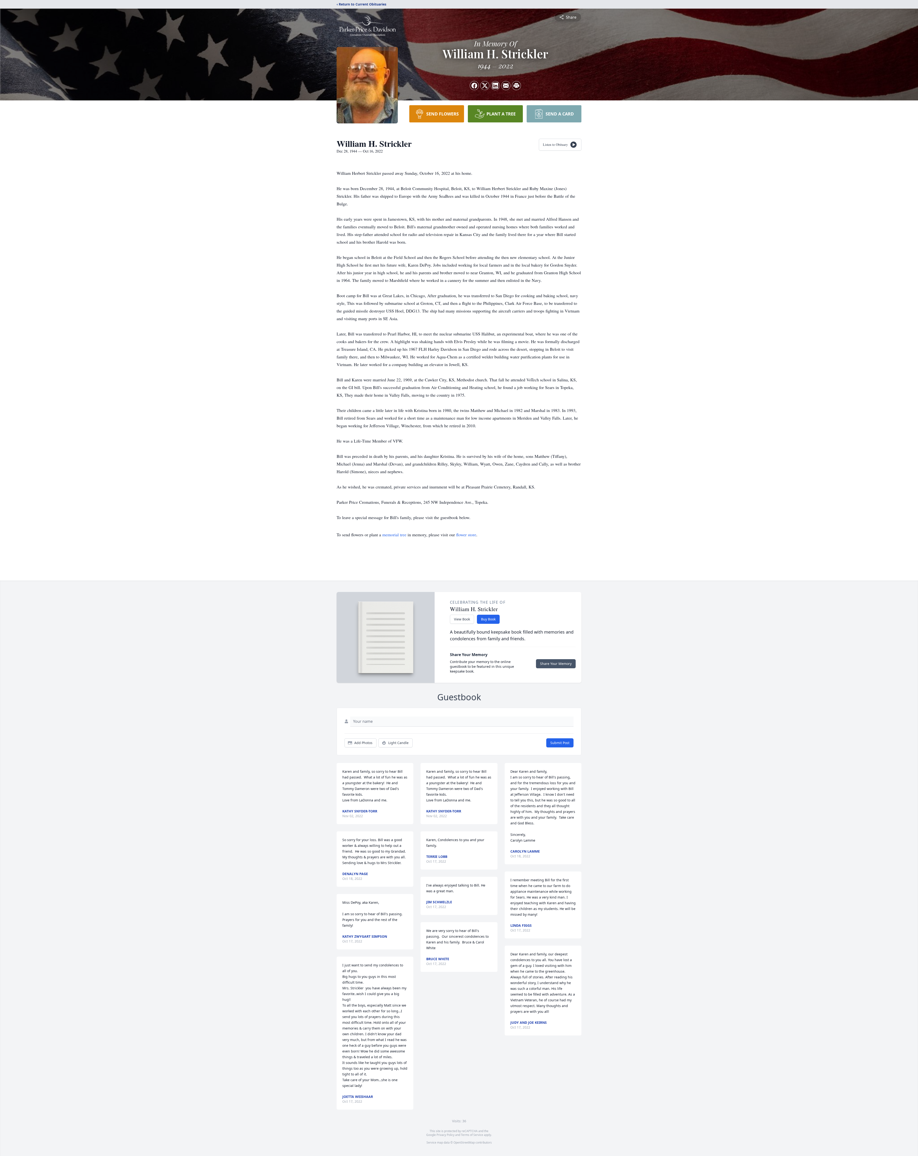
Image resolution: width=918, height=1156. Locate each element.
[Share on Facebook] (474, 85)
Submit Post (559, 742)
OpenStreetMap (464, 1142)
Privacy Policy (445, 1135)
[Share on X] (485, 85)
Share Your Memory (556, 663)
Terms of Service (472, 1135)
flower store (466, 534)
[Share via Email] (506, 85)
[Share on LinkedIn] (495, 85)
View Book (462, 619)
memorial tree (394, 534)
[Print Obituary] (516, 85)
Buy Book (488, 619)
